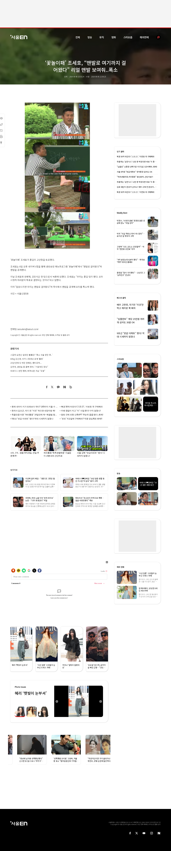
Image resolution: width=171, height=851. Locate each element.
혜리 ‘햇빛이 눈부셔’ (31, 693)
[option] (78, 701)
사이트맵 (152, 822)
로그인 (158, 822)
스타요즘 (127, 37)
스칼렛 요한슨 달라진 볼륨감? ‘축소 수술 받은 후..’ (31, 354)
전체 (77, 37)
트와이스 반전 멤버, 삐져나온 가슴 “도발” (27, 370)
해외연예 (144, 37)
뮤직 (101, 37)
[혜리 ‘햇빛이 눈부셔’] (78, 701)
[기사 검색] (156, 37)
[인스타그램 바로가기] (151, 833)
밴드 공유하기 (70, 387)
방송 (90, 37)
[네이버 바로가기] (159, 833)
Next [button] (100, 701)
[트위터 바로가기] (136, 833)
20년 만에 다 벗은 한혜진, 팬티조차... (26, 362)
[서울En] (18, 37)
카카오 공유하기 (58, 387)
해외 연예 (120, 567)
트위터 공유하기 (52, 387)
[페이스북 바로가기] (130, 833)
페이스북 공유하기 (47, 387)
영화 (113, 37)
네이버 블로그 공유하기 (64, 387)
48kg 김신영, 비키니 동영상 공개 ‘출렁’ (26, 358)
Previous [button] (56, 701)
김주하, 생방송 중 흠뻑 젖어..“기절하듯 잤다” (29, 366)
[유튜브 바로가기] (144, 833)
